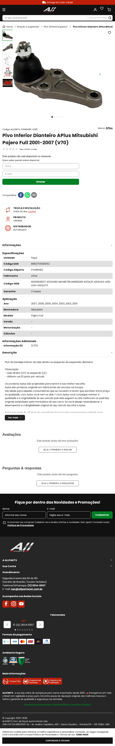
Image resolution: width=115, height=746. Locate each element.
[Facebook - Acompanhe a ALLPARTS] (6, 604)
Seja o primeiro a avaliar (57, 449)
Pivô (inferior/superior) (56, 26)
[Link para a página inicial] (7, 27)
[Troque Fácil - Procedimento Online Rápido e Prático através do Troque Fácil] (12, 684)
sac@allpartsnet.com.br (27, 589)
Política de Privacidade (20, 525)
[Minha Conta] (95, 9)
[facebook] (21, 195)
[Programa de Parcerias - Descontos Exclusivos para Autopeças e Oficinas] (32, 684)
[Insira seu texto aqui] (5, 664)
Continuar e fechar (57, 740)
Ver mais (13, 417)
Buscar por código (98, 18)
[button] (57, 245)
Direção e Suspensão (28, 26)
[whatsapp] (27, 195)
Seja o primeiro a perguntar (57, 483)
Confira (32, 211)
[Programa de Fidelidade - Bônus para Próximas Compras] (52, 684)
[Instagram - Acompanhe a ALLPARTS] (14, 604)
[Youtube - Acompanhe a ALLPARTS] (21, 604)
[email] (34, 195)
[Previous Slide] (7, 624)
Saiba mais (82, 734)
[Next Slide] (40, 624)
